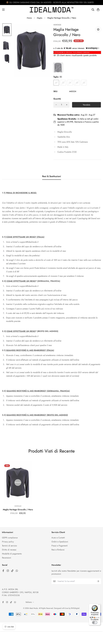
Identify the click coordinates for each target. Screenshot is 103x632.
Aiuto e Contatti (58, 537)
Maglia (39, 18)
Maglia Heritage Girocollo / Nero (18, 509)
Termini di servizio (9, 545)
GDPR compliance (10, 537)
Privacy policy (8, 541)
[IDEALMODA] (51, 9)
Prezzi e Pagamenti (60, 545)
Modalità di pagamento (12, 553)
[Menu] (98, 605)
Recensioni (6, 557)
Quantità (57, 98)
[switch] (94, 622)
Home (29, 18)
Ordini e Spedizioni (60, 541)
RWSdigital (75, 608)
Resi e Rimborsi (58, 549)
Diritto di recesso (9, 549)
